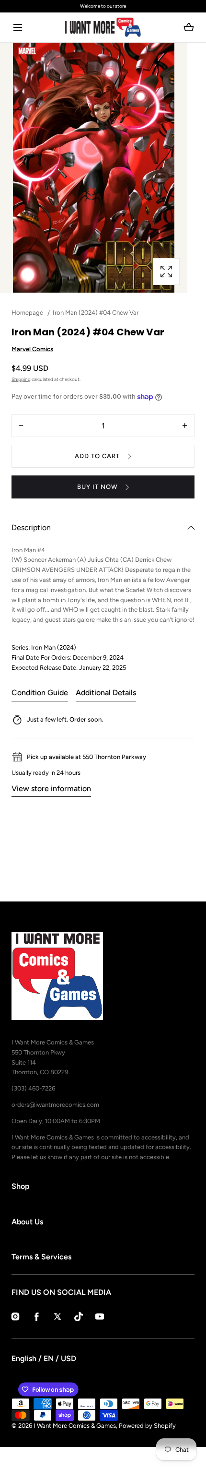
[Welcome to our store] (103, 6)
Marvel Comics (32, 349)
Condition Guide (39, 692)
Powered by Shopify (147, 1425)
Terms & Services (41, 1256)
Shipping (21, 379)
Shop (20, 1186)
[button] (17, 28)
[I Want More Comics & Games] (103, 27)
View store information (51, 788)
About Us (27, 1221)
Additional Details (106, 692)
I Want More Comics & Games (75, 1425)
